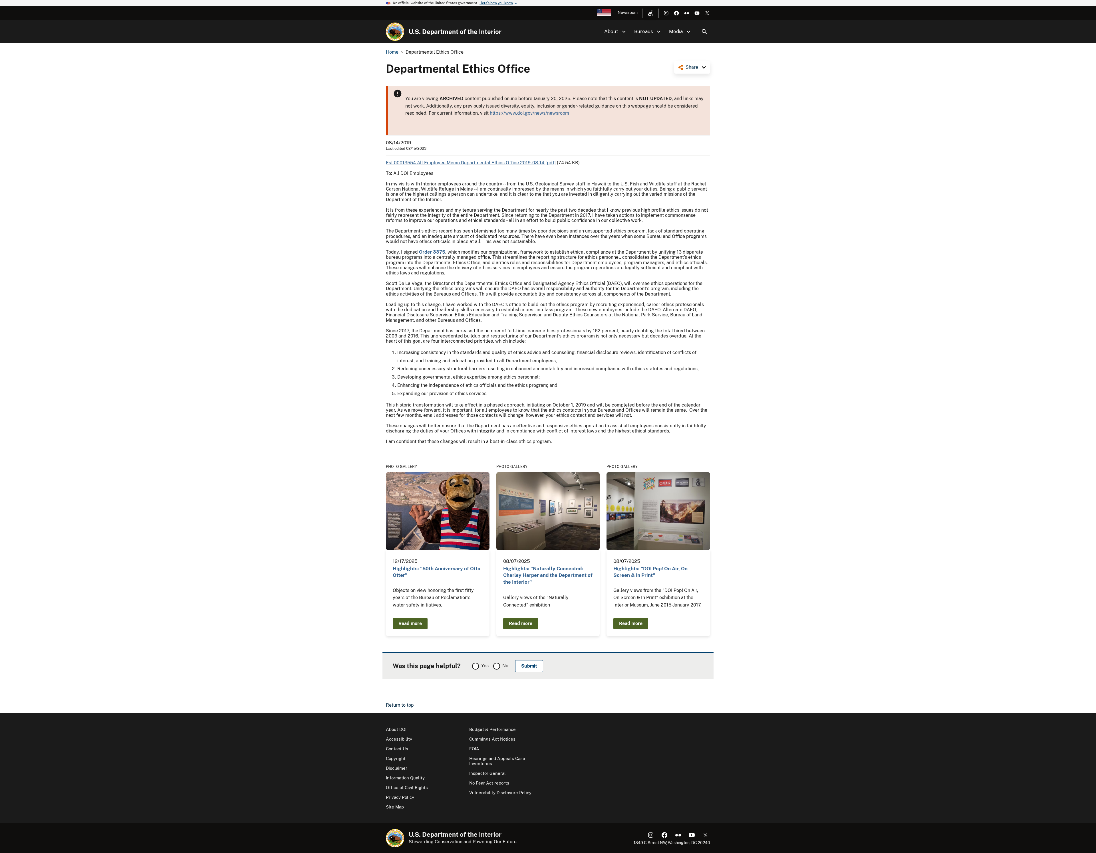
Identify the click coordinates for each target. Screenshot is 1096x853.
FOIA (474, 748)
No (505, 665)
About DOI (396, 729)
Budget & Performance (492, 729)
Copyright (396, 758)
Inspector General (487, 773)
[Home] (395, 32)
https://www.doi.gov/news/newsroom (529, 113)
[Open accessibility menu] (650, 13)
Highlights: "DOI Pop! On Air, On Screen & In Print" (650, 572)
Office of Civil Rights (407, 787)
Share (692, 67)
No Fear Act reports (489, 783)
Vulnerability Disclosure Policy (500, 792)
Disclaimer (396, 768)
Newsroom (628, 13)
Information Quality (405, 777)
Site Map (395, 807)
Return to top (400, 705)
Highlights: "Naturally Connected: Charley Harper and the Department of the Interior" (548, 575)
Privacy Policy (400, 797)
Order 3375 (432, 252)
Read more (410, 623)
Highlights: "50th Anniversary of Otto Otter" (436, 572)
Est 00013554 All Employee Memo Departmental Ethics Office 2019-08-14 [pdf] (471, 162)
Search (704, 31)
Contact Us (397, 748)
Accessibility (399, 739)
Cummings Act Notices (492, 739)
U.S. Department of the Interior (455, 31)
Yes (485, 665)
